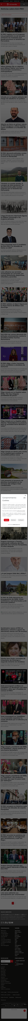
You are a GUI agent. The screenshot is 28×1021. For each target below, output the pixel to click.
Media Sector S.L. (16, 524)
